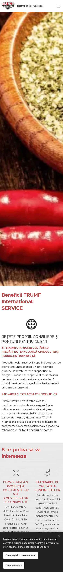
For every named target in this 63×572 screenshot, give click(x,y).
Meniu (58, 6)
